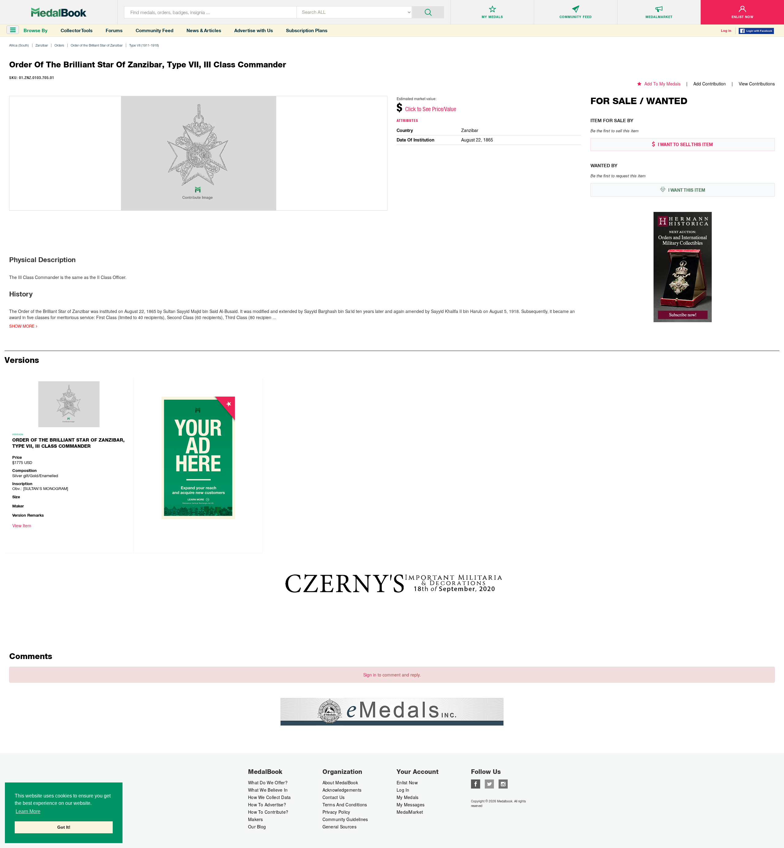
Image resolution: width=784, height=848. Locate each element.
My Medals (408, 797)
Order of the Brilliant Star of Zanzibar (97, 45)
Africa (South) (19, 45)
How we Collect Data (269, 797)
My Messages (410, 804)
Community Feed (154, 30)
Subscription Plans (306, 30)
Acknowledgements (342, 790)
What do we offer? (268, 782)
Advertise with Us (253, 30)
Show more (22, 326)
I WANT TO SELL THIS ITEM (685, 144)
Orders (59, 45)
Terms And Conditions (344, 804)
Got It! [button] (63, 827)
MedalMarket (410, 812)
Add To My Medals (662, 84)
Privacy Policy (336, 812)
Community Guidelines (345, 819)
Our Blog (257, 827)
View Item (21, 525)
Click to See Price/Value (430, 109)
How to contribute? (268, 812)
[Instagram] (503, 783)
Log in (726, 30)
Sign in (369, 675)
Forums (114, 30)
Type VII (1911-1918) (144, 45)
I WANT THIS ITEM (686, 190)
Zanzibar (42, 45)
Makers (255, 819)
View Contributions (757, 84)
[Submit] (428, 11)
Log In (403, 790)
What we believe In (268, 790)
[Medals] (59, 12)
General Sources (339, 827)
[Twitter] (489, 783)
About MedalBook (340, 782)
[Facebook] (475, 783)
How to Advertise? (267, 804)
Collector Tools (76, 30)
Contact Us (333, 797)
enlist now (407, 782)
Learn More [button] (28, 811)
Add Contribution (709, 84)
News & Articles (204, 30)
